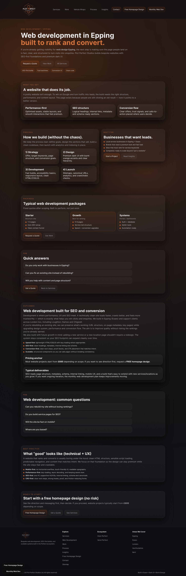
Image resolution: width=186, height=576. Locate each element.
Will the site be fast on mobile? (40, 422)
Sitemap (65, 564)
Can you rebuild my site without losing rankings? (49, 406)
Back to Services (48, 288)
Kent (134, 552)
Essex (134, 540)
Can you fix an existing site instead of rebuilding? (49, 273)
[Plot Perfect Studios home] (29, 9)
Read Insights (129, 156)
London (135, 544)
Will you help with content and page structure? (48, 280)
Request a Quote (30, 63)
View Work (47, 63)
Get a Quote (30, 288)
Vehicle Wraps (79, 9)
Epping (135, 536)
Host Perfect (102, 536)
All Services (62, 63)
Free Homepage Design (134, 9)
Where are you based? (36, 429)
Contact (116, 9)
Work (67, 9)
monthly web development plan (83, 376)
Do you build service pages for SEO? (42, 414)
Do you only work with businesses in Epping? (47, 265)
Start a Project (112, 156)
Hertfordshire (137, 548)
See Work (49, 236)
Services (56, 9)
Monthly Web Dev (156, 9)
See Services (72, 513)
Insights (105, 9)
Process (93, 9)
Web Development (69, 540)
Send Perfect (102, 540)
